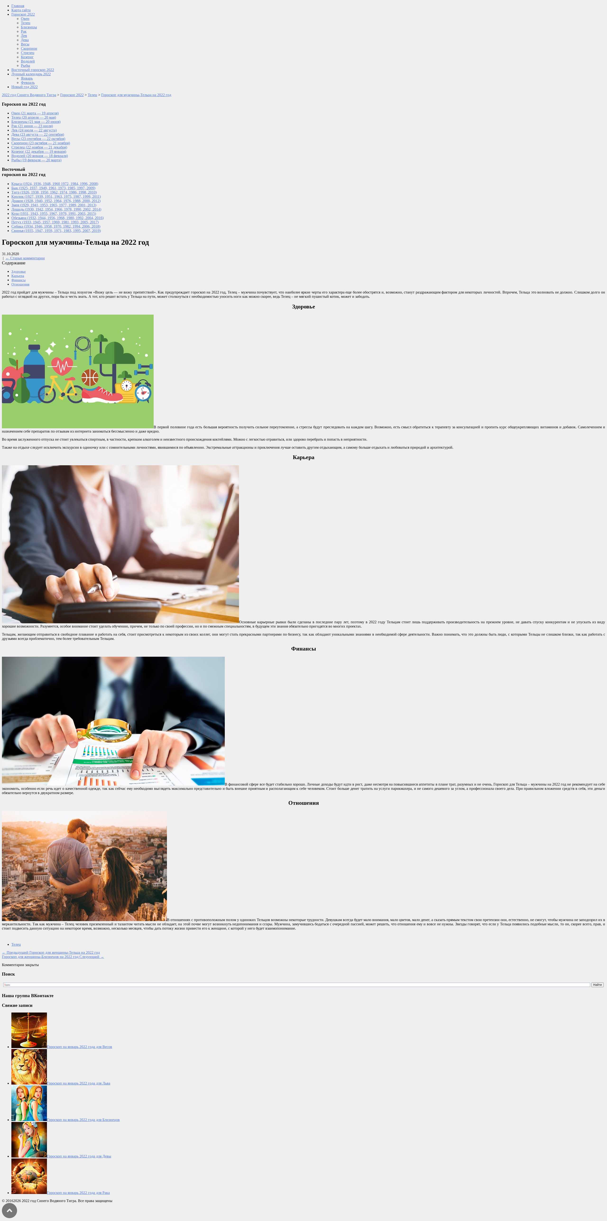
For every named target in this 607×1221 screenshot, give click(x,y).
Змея (53, 205)
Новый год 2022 (24, 87)
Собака (55, 226)
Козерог (27, 57)
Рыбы (25, 65)
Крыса (54, 184)
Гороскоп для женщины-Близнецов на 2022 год (53, 957)
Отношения (20, 284)
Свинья (56, 231)
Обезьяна (57, 218)
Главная (17, 6)
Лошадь (56, 209)
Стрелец (27, 53)
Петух (55, 222)
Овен (25, 19)
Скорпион (29, 48)
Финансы (18, 280)
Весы (25, 44)
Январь (27, 78)
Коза (53, 214)
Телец (25, 23)
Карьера (17, 276)
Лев (24, 36)
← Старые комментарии (25, 258)
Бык (53, 188)
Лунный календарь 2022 (31, 74)
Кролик (56, 196)
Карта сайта (21, 10)
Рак (24, 31)
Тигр (54, 192)
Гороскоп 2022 (23, 14)
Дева (25, 40)
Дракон (56, 201)
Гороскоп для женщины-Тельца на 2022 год (51, 952)
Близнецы (29, 27)
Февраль (28, 83)
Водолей (28, 61)
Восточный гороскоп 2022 (32, 70)
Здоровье (18, 271)
